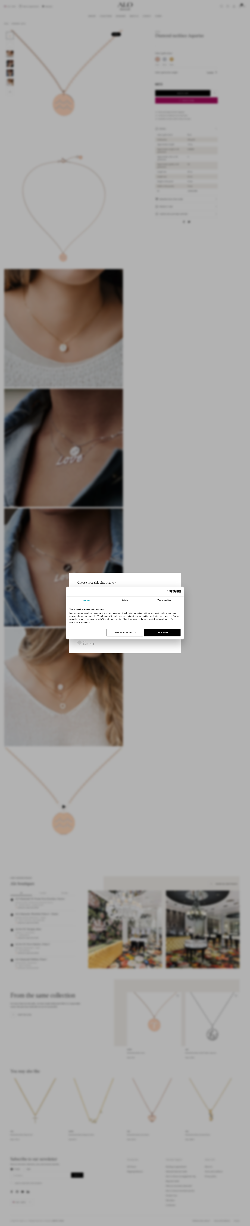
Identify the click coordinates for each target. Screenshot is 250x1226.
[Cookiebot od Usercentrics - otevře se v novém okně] (169, 591)
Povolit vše (162, 632)
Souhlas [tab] (86, 600)
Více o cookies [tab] (164, 600)
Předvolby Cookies (123, 632)
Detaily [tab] (125, 600)
